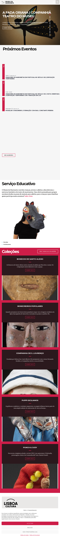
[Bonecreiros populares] (30, 334)
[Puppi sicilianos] (30, 429)
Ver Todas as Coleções (47, 251)
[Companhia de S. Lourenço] (30, 382)
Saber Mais (7, 27)
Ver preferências (30, 532)
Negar (30, 527)
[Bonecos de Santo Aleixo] (30, 287)
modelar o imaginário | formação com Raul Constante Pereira (29, 110)
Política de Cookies (24, 535)
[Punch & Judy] (30, 476)
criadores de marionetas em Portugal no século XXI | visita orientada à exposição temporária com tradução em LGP (32, 94)
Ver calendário (8, 155)
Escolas (6, 242)
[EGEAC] (11, 504)
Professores (7, 244)
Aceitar (30, 523)
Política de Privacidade (34, 535)
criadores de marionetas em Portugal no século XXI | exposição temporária (30, 78)
